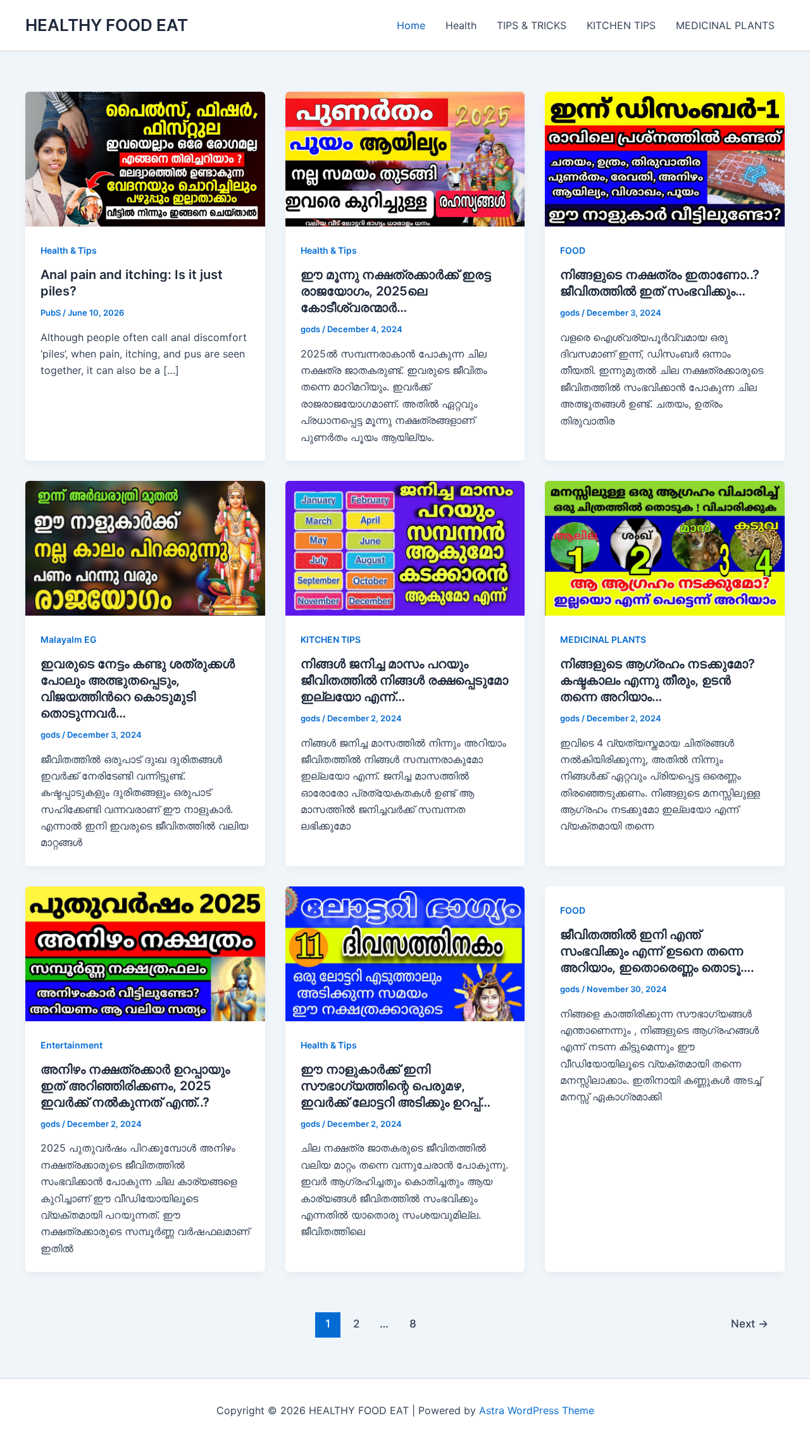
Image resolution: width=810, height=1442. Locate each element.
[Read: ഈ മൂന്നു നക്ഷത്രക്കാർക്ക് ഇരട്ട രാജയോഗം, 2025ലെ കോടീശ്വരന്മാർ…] (405, 158)
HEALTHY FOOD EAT (106, 25)
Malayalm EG (68, 639)
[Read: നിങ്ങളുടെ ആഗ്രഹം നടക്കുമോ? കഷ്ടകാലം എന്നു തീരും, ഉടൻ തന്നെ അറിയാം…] (665, 547)
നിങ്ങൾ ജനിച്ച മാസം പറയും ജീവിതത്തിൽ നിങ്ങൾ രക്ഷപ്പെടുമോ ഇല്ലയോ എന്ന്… (404, 680)
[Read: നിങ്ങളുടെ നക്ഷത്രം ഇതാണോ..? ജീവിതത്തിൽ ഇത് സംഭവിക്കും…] (665, 158)
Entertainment (71, 1045)
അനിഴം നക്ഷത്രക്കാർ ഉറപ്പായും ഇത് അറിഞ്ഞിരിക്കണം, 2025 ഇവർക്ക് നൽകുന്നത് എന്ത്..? (135, 1086)
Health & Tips (68, 250)
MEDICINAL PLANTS (725, 25)
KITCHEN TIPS (621, 25)
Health (461, 25)
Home (411, 25)
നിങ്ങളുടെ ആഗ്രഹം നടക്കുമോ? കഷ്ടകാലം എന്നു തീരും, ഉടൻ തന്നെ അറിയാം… (657, 680)
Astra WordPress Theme (536, 1410)
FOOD (572, 250)
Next (749, 1323)
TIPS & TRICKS (531, 25)
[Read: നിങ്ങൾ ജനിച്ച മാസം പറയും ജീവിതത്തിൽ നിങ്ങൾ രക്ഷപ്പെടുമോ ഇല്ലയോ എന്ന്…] (405, 547)
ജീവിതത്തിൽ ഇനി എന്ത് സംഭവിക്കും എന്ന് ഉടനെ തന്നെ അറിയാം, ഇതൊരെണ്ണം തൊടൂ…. (657, 951)
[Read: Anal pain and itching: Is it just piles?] (145, 158)
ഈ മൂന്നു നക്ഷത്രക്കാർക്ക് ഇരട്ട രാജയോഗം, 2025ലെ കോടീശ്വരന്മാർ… (396, 291)
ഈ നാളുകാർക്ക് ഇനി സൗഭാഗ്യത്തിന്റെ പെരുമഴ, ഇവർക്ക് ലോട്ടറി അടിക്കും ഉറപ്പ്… (395, 1086)
